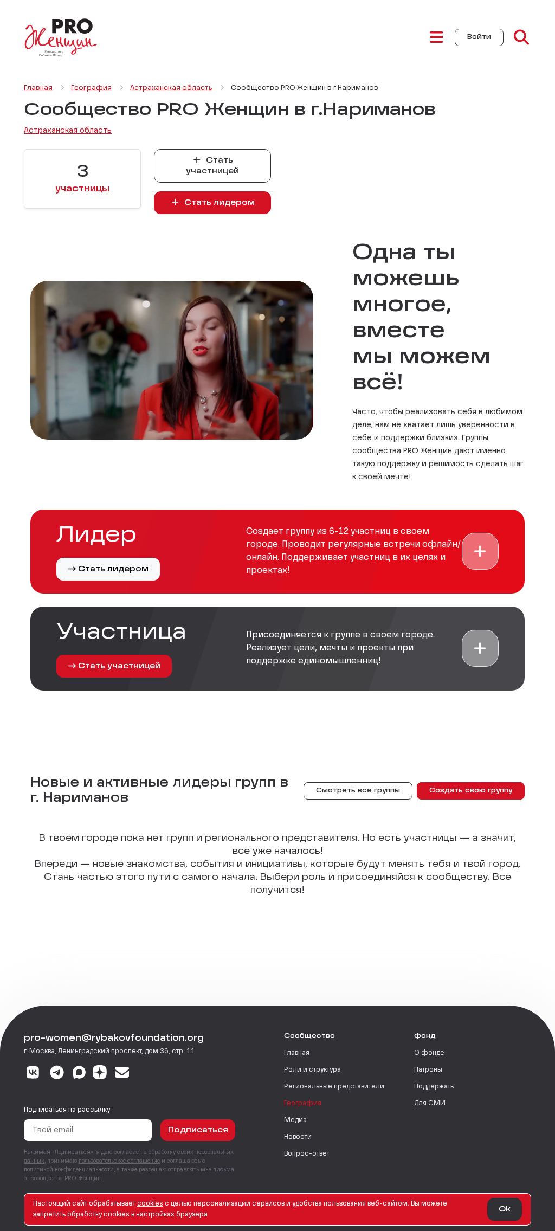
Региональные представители (334, 1087)
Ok (505, 1209)
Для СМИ (430, 1103)
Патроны (428, 1070)
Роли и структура (312, 1070)
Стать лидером (218, 203)
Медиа (295, 1120)
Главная (296, 1053)
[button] (480, 551)
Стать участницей (212, 166)
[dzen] (100, 1074)
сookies (150, 1204)
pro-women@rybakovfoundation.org (114, 1038)
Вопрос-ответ (307, 1154)
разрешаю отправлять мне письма (186, 1169)
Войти (479, 37)
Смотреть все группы (358, 791)
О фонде (429, 1053)
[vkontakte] (33, 1074)
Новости (298, 1137)
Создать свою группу (470, 791)
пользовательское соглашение (119, 1161)
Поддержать (434, 1087)
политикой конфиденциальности (69, 1169)
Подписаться (198, 1130)
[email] (122, 1074)
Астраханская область (68, 130)
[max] (79, 1074)
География (302, 1103)
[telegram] (57, 1074)
